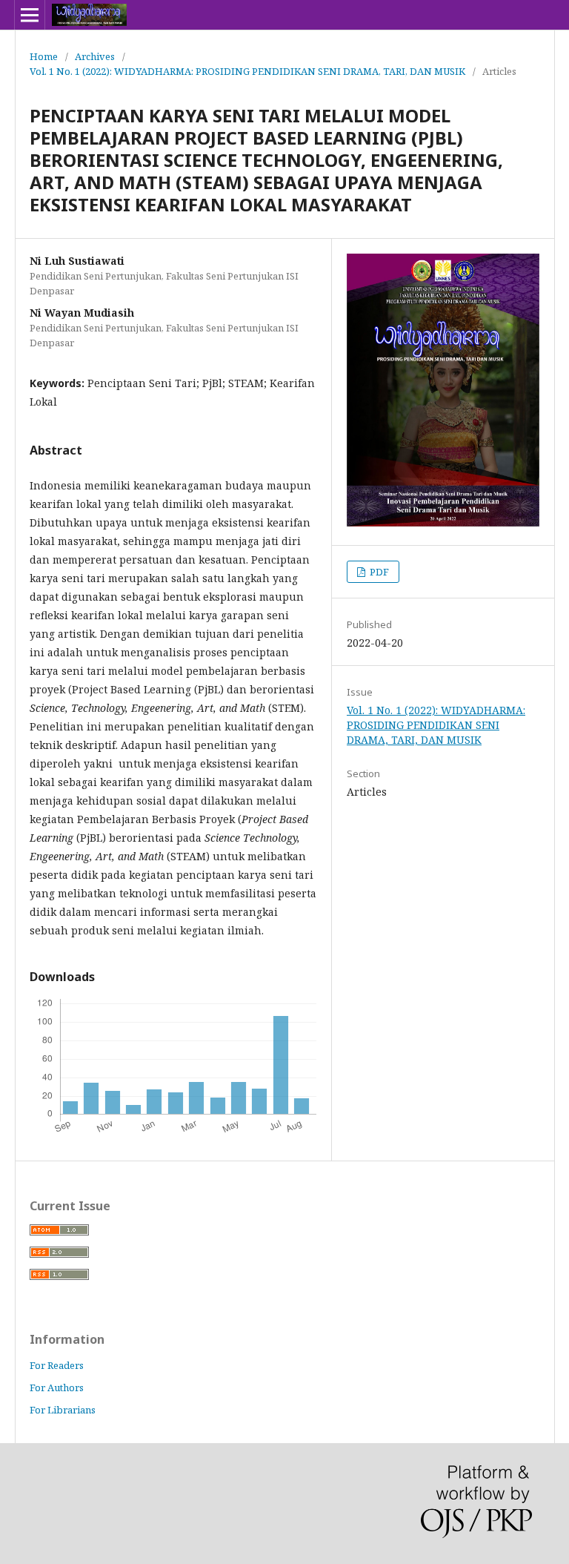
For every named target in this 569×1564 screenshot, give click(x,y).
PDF (378, 571)
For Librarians (63, 1409)
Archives (95, 56)
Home (44, 56)
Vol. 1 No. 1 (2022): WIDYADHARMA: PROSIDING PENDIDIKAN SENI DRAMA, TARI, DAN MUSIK (247, 71)
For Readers (57, 1365)
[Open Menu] (29, 15)
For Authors (57, 1387)
